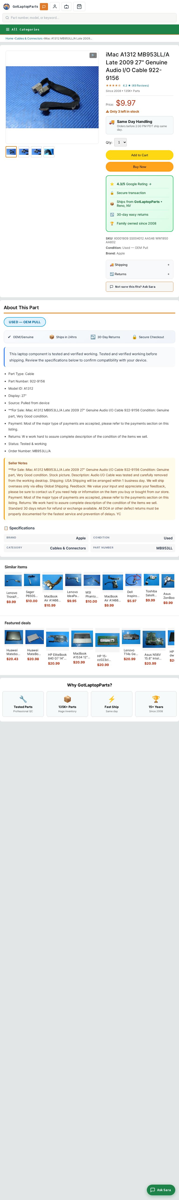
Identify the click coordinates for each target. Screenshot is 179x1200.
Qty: (109, 142)
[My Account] (55, 6)
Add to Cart (139, 155)
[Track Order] (66, 6)
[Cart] (79, 6)
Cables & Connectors (28, 38)
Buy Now (139, 167)
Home (9, 38)
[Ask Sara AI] (44, 6)
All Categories (25, 29)
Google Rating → (134, 184)
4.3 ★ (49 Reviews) (136, 85)
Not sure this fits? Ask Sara (135, 287)
